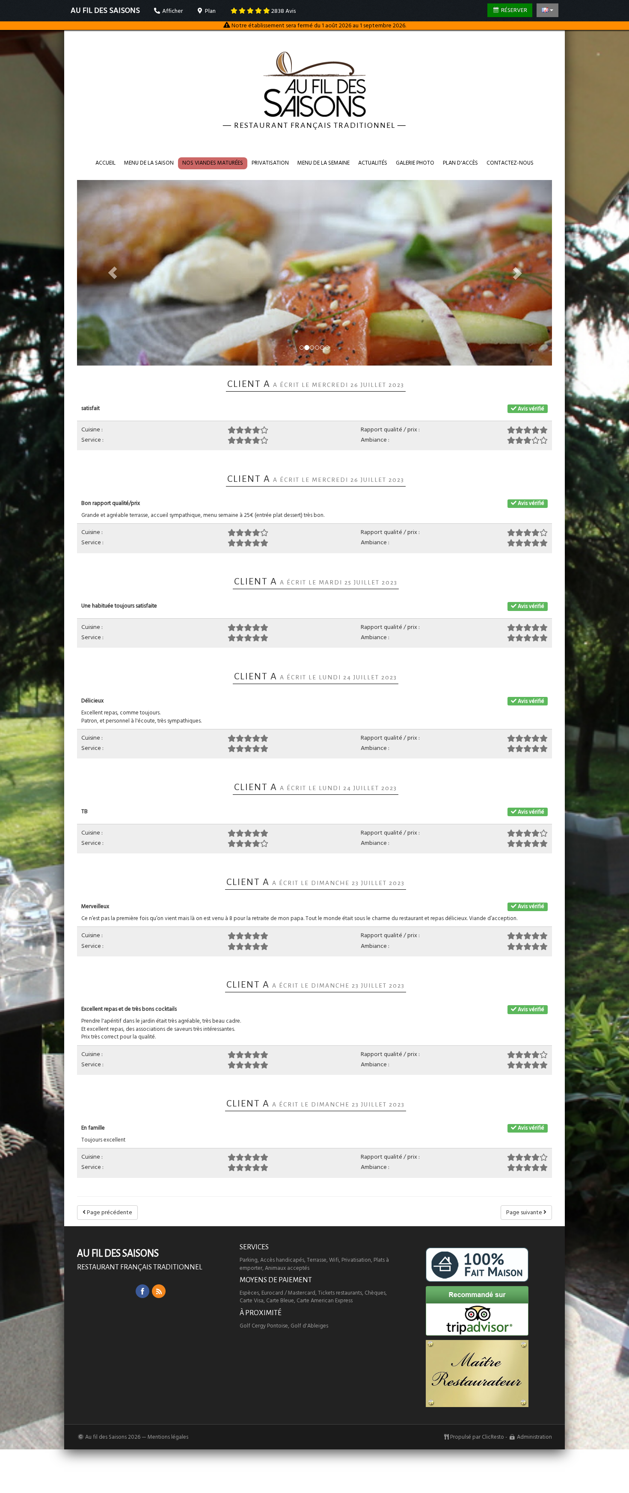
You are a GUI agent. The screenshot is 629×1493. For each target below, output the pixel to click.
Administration (534, 1437)
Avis (283, 11)
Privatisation (270, 163)
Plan (210, 11)
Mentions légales (168, 1437)
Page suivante (524, 1212)
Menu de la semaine (323, 163)
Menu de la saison (149, 163)
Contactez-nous (510, 163)
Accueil (105, 163)
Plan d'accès (460, 163)
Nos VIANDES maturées (212, 163)
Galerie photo (415, 163)
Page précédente (109, 1212)
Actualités (372, 163)
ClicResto (493, 1437)
